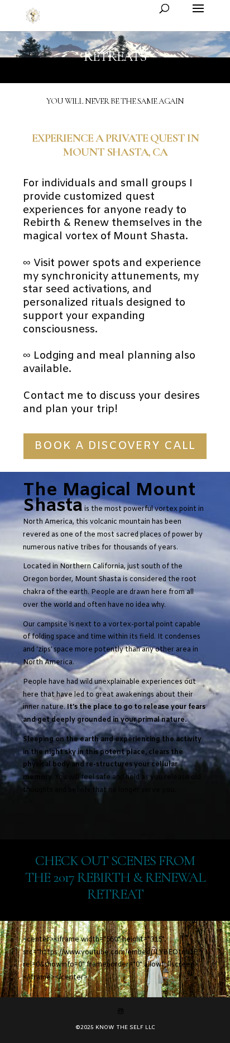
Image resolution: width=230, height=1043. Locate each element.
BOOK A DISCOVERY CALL (115, 445)
